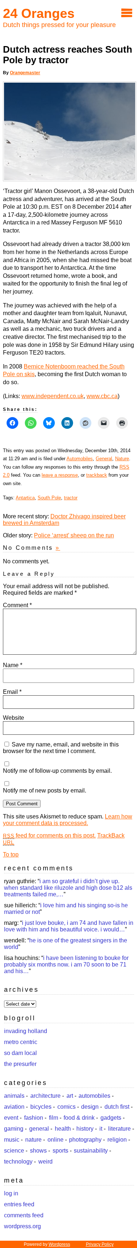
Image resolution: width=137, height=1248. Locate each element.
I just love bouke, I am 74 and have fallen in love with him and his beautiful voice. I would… (68, 926)
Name (12, 665)
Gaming (13, 1129)
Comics (66, 1107)
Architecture (45, 1096)
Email (12, 692)
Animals (14, 1096)
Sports (60, 1150)
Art (69, 1096)
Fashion (33, 1118)
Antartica (25, 497)
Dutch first (116, 1107)
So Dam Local (20, 1053)
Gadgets (110, 1118)
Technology (18, 1161)
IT (100, 1129)
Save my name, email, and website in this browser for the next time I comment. (61, 747)
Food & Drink (79, 1118)
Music (11, 1140)
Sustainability (91, 1150)
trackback (96, 475)
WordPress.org (22, 1226)
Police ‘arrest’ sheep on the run (74, 535)
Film (53, 1118)
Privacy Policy (100, 1244)
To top (11, 854)
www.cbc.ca (102, 396)
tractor (70, 497)
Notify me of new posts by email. (44, 790)
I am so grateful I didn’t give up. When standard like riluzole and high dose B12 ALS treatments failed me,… (68, 887)
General (104, 458)
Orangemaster (25, 72)
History (85, 1129)
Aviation (14, 1107)
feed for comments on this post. (49, 835)
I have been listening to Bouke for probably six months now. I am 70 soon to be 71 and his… (66, 964)
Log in (11, 1193)
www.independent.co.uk (53, 396)
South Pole (49, 497)
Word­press (59, 1244)
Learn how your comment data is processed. (67, 819)
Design (90, 1107)
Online (55, 1140)
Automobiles (79, 458)
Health (63, 1129)
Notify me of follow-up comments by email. (57, 771)
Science (14, 1150)
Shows (38, 1150)
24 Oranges (39, 13)
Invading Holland (25, 1031)
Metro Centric (20, 1042)
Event (11, 1118)
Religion (117, 1140)
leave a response (60, 475)
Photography (85, 1140)
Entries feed (19, 1204)
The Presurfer (20, 1064)
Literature (119, 1129)
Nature (122, 458)
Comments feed (23, 1215)
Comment (17, 605)
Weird (45, 1161)
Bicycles (41, 1107)
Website (13, 718)
